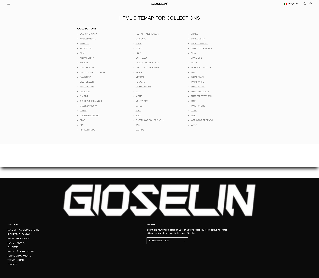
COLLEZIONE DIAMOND (91, 101)
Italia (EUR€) (293, 4)
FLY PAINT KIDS (87, 130)
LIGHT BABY (141, 58)
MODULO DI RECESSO (18, 238)
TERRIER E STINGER (201, 67)
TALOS (194, 63)
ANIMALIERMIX (87, 58)
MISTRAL (140, 77)
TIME (193, 72)
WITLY (194, 125)
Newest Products (143, 87)
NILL (138, 91)
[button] (305, 3)
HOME (139, 43)
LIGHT (138, 53)
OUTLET (140, 106)
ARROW (84, 63)
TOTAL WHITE (197, 82)
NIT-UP (139, 96)
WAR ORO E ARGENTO (202, 120)
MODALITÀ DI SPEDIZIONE (20, 251)
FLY (82, 125)
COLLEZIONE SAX (88, 106)
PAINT (138, 111)
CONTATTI (12, 264)
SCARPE (140, 130)
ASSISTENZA (12, 225)
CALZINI (84, 96)
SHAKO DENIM (198, 39)
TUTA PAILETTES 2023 (201, 96)
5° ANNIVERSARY (88, 34)
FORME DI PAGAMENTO (19, 256)
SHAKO (194, 34)
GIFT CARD (141, 39)
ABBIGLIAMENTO (88, 39)
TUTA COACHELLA (200, 91)
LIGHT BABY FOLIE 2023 (147, 63)
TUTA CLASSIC (198, 87)
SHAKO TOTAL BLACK (201, 48)
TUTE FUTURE (198, 106)
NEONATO (140, 82)
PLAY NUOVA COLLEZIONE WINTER (153, 120)
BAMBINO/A (85, 77)
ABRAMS (84, 43)
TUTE (193, 101)
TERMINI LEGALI (15, 260)
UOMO (194, 111)
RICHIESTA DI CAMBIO (18, 234)
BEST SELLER (87, 82)
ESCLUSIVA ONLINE (89, 115)
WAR (193, 115)
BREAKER (85, 91)
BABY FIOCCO (87, 67)
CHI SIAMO (12, 247)
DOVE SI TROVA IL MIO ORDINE (23, 230)
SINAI (193, 53)
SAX (138, 125)
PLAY (138, 115)
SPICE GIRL (196, 58)
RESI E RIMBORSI (16, 243)
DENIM (83, 111)
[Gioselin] (159, 3)
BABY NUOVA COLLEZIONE (93, 72)
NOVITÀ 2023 (142, 101)
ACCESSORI (86, 48)
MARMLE (140, 72)
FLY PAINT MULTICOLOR (147, 34)
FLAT (82, 120)
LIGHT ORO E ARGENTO (147, 67)
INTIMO (139, 48)
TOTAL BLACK (197, 77)
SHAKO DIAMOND (199, 43)
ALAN (82, 53)
